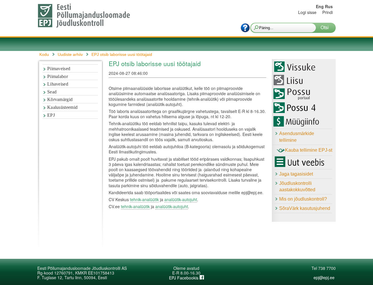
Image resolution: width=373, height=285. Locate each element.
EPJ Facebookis (184, 278)
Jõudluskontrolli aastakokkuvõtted (297, 186)
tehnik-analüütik (144, 199)
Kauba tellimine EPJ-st (308, 150)
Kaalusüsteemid (62, 107)
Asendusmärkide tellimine (296, 137)
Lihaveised (57, 84)
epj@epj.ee (324, 277)
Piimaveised (58, 68)
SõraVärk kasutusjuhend (304, 208)
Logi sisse (307, 12)
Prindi (327, 12)
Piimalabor (57, 76)
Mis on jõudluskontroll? (303, 199)
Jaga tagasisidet (296, 173)
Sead (52, 91)
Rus (329, 6)
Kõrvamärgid (60, 99)
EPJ (51, 115)
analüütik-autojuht (180, 199)
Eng (320, 6)
